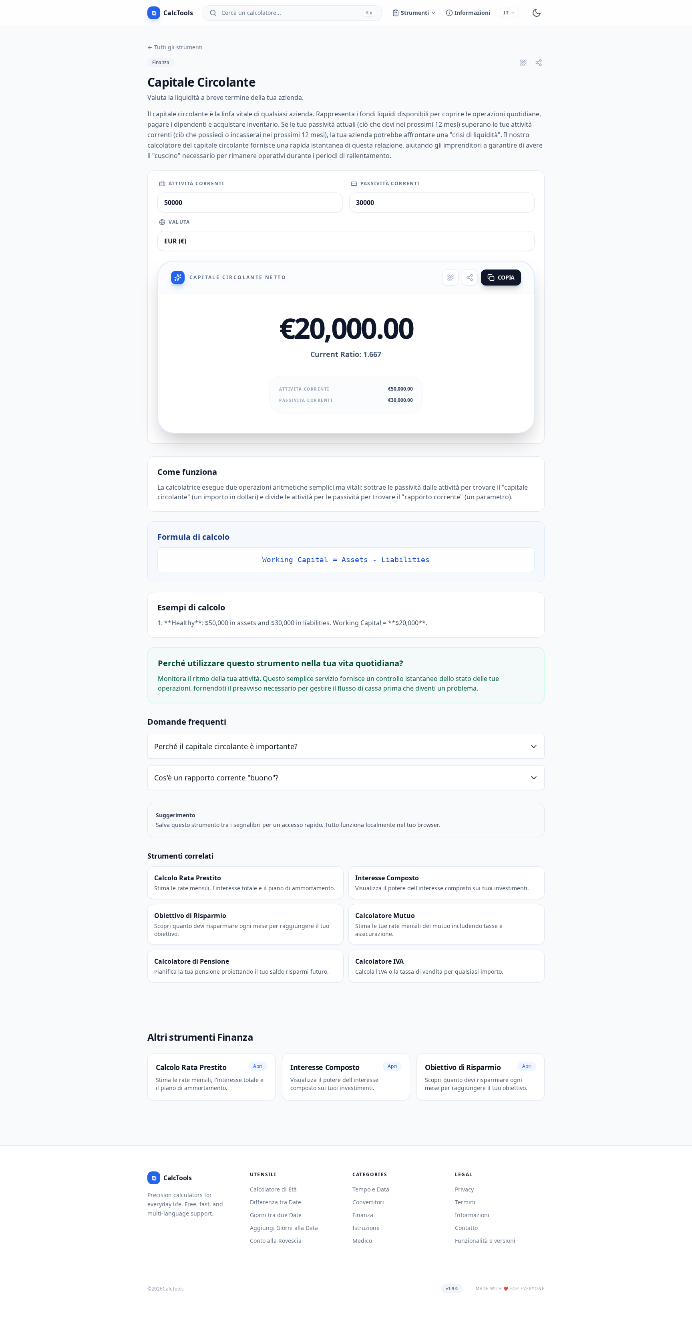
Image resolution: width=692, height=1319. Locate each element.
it (506, 12)
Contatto (466, 1228)
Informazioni (472, 12)
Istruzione (366, 1228)
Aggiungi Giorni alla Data (284, 1228)
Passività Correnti (390, 183)
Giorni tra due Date (276, 1215)
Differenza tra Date (275, 1202)
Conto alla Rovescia (276, 1240)
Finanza (160, 62)
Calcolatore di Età (273, 1189)
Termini (465, 1202)
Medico (362, 1240)
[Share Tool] (539, 63)
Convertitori (368, 1202)
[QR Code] (451, 277)
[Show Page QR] (523, 63)
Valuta (179, 222)
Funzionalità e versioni (485, 1240)
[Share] (470, 277)
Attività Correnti (196, 183)
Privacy (464, 1189)
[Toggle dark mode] (537, 13)
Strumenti (415, 12)
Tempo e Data (370, 1189)
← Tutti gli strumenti (175, 47)
